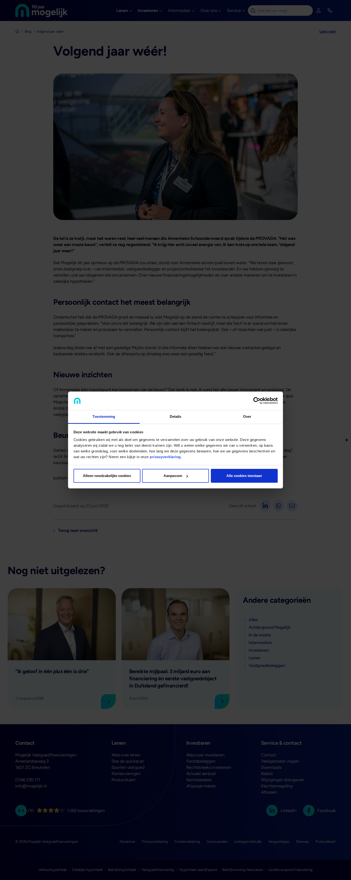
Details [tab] (175, 416)
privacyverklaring (165, 457)
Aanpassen (173, 476)
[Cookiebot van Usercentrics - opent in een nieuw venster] (257, 400)
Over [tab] (247, 416)
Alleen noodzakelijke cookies (107, 476)
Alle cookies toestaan (244, 476)
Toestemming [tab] (103, 416)
